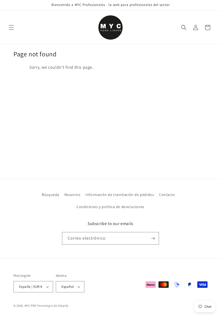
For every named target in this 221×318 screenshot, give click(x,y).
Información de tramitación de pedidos (119, 194)
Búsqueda (50, 194)
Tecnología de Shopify (52, 305)
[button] (11, 27)
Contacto (167, 194)
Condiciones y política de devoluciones (110, 206)
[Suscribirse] (153, 238)
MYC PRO (31, 305)
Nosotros (72, 194)
